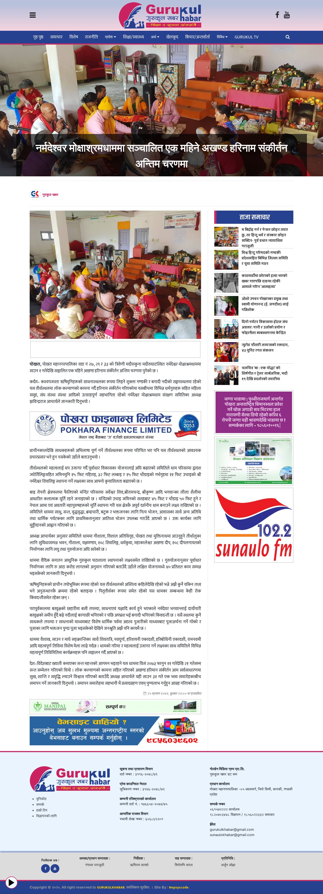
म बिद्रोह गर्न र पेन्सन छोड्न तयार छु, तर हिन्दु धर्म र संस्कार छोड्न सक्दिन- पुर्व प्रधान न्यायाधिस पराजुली (265, 237)
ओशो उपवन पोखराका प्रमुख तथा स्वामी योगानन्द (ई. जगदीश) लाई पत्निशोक (265, 304)
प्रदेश (109, 37)
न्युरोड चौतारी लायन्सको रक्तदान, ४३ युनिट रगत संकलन (265, 348)
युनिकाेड (41, 799)
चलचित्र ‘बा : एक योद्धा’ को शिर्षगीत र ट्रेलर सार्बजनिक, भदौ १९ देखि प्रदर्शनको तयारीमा (264, 373)
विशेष (73, 37)
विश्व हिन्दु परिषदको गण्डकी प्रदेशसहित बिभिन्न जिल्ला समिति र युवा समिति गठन (265, 258)
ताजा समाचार (255, 217)
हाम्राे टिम (41, 810)
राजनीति (91, 37)
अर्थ (154, 37)
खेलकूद (172, 37)
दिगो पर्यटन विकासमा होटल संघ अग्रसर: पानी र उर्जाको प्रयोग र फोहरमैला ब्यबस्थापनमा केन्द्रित (265, 327)
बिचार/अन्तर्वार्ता (197, 37)
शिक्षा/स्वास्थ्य (133, 37)
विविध (221, 37)
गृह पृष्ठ (38, 37)
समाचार (56, 37)
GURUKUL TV (246, 37)
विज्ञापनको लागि (46, 816)
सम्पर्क (40, 805)
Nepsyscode (179, 887)
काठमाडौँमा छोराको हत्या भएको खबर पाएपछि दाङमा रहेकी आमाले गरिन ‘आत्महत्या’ (264, 281)
